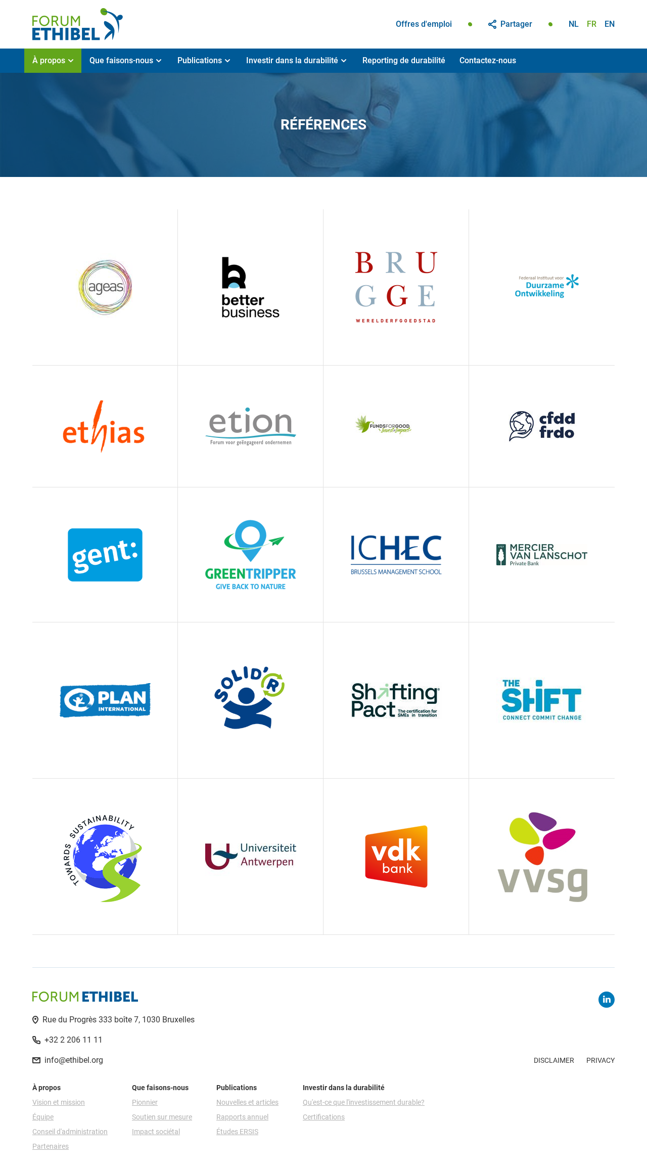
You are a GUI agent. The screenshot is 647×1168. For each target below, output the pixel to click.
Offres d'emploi (424, 24)
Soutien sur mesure (162, 1117)
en (610, 24)
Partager (516, 24)
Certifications (324, 1117)
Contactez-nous (487, 60)
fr (591, 24)
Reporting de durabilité (403, 60)
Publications (199, 60)
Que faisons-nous (121, 60)
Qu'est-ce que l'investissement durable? (364, 1102)
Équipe (43, 1117)
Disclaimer (554, 1060)
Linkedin (606, 1000)
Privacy (600, 1060)
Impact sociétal (156, 1132)
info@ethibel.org (73, 1060)
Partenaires (50, 1146)
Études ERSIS (237, 1132)
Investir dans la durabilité (292, 60)
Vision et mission (58, 1102)
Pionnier (145, 1102)
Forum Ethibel (77, 24)
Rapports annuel (242, 1117)
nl (574, 24)
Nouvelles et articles (247, 1102)
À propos (48, 60)
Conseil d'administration (70, 1132)
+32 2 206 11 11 (73, 1040)
